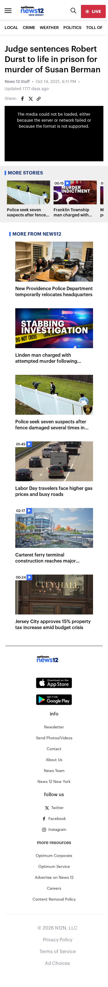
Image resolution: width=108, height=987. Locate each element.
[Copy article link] (38, 98)
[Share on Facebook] (22, 98)
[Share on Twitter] (30, 98)
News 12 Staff (17, 82)
